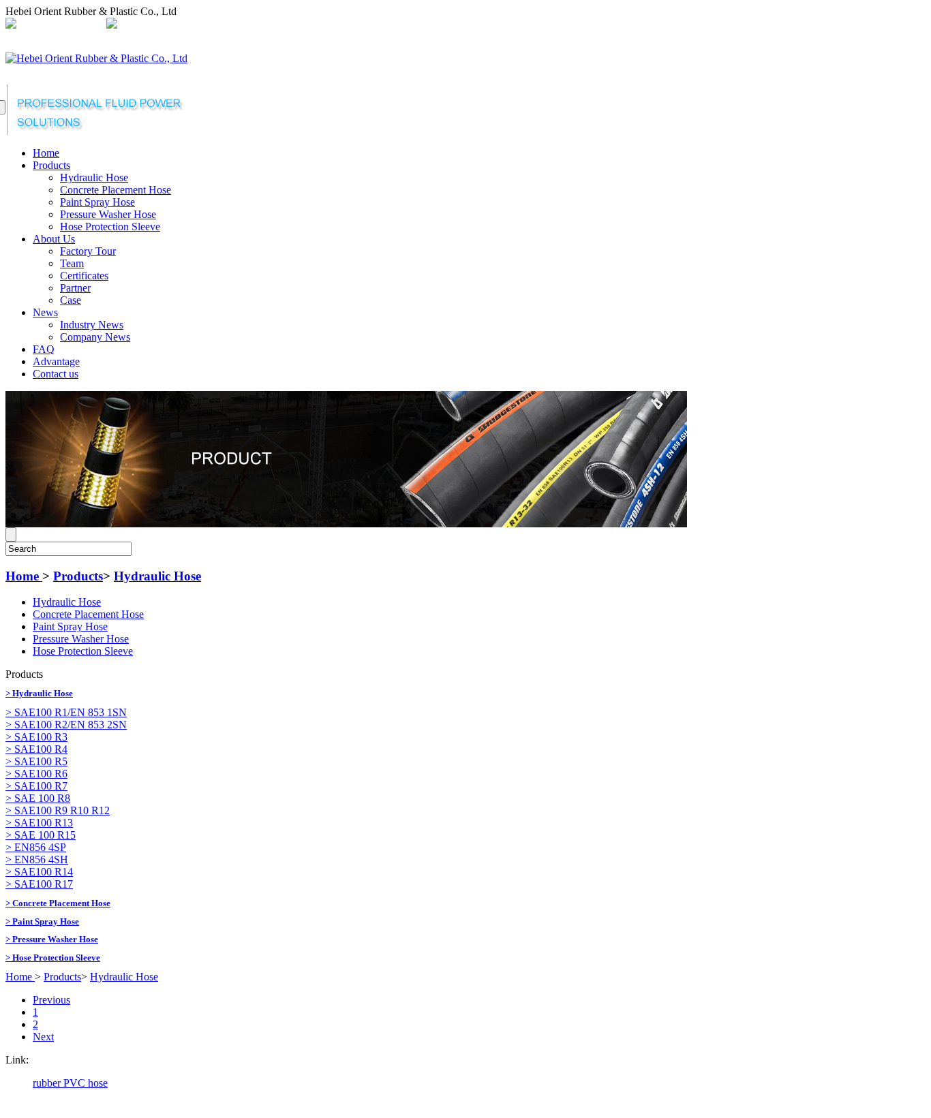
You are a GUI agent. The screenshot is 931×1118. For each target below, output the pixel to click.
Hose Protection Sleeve (110, 226)
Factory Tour (88, 251)
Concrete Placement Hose (115, 190)
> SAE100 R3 (36, 737)
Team (72, 263)
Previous (51, 1000)
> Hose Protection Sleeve (52, 957)
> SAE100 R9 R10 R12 (57, 810)
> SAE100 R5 (36, 761)
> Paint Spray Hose (42, 921)
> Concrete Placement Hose (57, 903)
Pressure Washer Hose (108, 214)
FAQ (44, 349)
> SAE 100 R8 (37, 798)
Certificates (84, 275)
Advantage (56, 361)
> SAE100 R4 (36, 749)
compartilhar (278, 25)
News (45, 312)
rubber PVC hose (70, 1083)
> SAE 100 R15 (40, 835)
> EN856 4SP (35, 847)
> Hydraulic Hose (39, 693)
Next (43, 1036)
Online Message (388, 25)
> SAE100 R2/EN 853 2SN (66, 724)
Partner (75, 288)
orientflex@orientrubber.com (182, 25)
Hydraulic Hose (94, 177)
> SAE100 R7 (36, 786)
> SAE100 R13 (39, 822)
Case (70, 300)
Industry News (91, 324)
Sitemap (328, 25)
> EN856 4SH (36, 859)
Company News (95, 337)
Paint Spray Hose (97, 202)
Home (46, 153)
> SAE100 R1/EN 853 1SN (66, 712)
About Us (54, 239)
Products (51, 165)
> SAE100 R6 (36, 773)
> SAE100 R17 (39, 884)
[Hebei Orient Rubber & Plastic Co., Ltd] (96, 58)
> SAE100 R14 (39, 872)
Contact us (55, 373)
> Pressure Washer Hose (51, 939)
